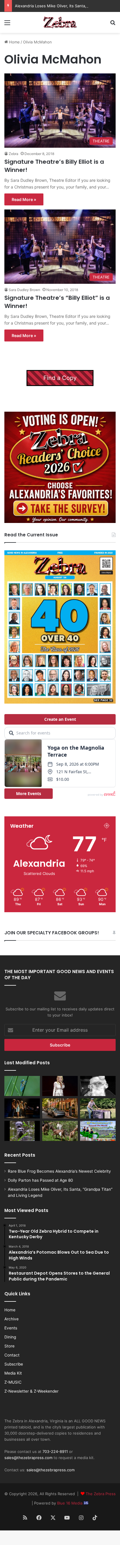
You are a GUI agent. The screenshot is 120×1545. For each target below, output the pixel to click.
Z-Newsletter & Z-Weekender (31, 1391)
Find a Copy (60, 377)
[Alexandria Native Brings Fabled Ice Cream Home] (98, 1108)
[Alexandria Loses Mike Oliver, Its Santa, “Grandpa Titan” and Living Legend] (98, 1086)
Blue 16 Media (70, 1503)
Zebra (13, 153)
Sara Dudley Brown (24, 290)
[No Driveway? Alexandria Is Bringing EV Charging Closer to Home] (60, 1108)
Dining (10, 1337)
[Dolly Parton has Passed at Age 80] (60, 1086)
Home (14, 42)
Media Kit (13, 1373)
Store (9, 1346)
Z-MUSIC (13, 1382)
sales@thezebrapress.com (28, 1457)
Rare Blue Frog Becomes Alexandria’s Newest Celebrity (59, 1171)
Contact (12, 1355)
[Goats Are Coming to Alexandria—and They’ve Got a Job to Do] (60, 1131)
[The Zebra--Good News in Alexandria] (60, 22)
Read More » (24, 199)
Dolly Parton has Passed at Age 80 (40, 1180)
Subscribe (13, 1364)
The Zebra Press (101, 1493)
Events (10, 1328)
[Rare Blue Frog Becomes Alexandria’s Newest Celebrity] (22, 1086)
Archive (11, 1319)
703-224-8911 (55, 1451)
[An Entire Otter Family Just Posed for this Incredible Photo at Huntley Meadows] (22, 1131)
